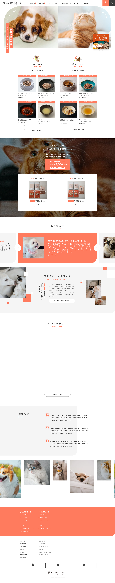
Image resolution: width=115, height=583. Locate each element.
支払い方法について (43, 546)
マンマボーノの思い (53, 3)
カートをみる (23, 552)
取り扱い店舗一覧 (66, 3)
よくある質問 (42, 543)
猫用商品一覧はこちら (78, 129)
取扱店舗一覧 (23, 557)
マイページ (22, 541)
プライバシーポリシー (44, 554)
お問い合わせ (87, 3)
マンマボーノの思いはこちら (61, 300)
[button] (99, 50)
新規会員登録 (23, 543)
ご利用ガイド (77, 3)
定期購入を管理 (23, 554)
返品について (42, 549)
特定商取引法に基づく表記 (45, 552)
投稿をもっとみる (57, 394)
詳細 (37, 205)
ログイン (22, 549)
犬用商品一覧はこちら (37, 131)
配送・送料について (43, 541)
